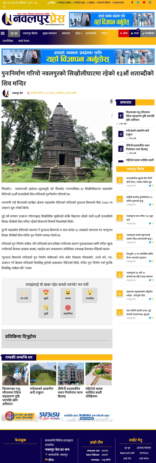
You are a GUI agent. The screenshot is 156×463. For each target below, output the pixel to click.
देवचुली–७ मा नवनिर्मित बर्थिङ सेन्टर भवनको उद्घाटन (139, 256)
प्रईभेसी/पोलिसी (144, 448)
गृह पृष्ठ (14, 33)
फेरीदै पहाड (80, 3)
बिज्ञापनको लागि (127, 453)
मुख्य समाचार (50, 33)
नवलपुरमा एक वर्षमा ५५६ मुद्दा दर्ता (139, 218)
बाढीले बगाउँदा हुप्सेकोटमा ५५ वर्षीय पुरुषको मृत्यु (139, 199)
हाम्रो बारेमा (144, 459)
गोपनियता (144, 453)
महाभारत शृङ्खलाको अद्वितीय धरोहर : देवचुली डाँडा (139, 294)
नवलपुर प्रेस (17, 93)
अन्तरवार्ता (91, 33)
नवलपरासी (119, 3)
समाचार (66, 33)
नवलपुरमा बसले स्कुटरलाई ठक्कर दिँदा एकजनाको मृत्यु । (139, 237)
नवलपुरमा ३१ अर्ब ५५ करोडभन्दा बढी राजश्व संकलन (139, 275)
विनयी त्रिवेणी (104, 3)
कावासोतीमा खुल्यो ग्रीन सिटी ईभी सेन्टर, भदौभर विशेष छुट (139, 180)
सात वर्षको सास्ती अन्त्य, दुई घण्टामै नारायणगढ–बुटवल (138, 313)
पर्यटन (104, 33)
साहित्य (92, 3)
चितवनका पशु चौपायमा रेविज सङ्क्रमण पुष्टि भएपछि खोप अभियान (136, 118)
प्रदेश (77, 33)
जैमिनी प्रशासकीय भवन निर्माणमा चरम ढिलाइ (137, 149)
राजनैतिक (8, 41)
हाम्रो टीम (127, 459)
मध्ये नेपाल (23, 41)
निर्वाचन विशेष (65, 3)
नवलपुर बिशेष (30, 33)
